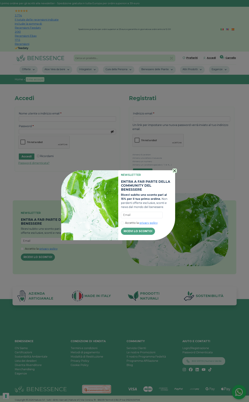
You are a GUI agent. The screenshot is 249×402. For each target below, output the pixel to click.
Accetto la (141, 222)
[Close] (174, 171)
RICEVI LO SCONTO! (138, 231)
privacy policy (148, 222)
